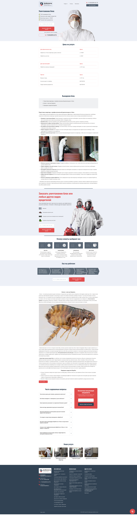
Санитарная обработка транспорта (60, 477)
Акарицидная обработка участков (75, 477)
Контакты (77, 3)
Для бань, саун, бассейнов (59, 491)
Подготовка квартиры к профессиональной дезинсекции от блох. (59, 101)
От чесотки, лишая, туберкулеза (60, 504)
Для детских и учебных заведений (60, 498)
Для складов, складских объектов (60, 486)
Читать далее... (43, 381)
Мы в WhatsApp (92, 5)
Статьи (71, 3)
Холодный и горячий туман (90, 475)
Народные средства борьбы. (50, 105)
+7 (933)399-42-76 (93, 2)
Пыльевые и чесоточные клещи (75, 488)
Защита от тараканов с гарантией (75, 474)
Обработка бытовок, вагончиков (60, 506)
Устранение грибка (88, 474)
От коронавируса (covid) (58, 502)
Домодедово (42, 474)
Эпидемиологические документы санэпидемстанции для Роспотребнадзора (91, 490)
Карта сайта (42, 512)
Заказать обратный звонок (46, 29)
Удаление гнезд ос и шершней (75, 475)
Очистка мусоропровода (58, 500)
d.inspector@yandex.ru (44, 485)
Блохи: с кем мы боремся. (50, 103)
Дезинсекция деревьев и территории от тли (74, 480)
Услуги (65, 3)
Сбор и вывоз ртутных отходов (90, 486)
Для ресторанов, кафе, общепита (60, 478)
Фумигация (87, 492)
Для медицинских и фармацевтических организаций (60, 489)
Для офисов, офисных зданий (59, 496)
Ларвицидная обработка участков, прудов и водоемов (75, 486)
